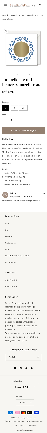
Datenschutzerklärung (34, 421)
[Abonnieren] (38, 357)
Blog (7, 249)
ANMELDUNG (11, 280)
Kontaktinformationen (25, 430)
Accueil (5, 15)
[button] (6, 5)
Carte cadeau (10, 243)
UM (6, 230)
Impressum (32, 426)
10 (23, 108)
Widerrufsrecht (18, 421)
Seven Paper (22, 418)
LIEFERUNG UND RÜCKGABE (17, 255)
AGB (7, 223)
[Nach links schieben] (17, 74)
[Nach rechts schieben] (29, 74)
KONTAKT (9, 236)
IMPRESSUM (10, 262)
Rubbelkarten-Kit (17, 15)
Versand (22, 426)
